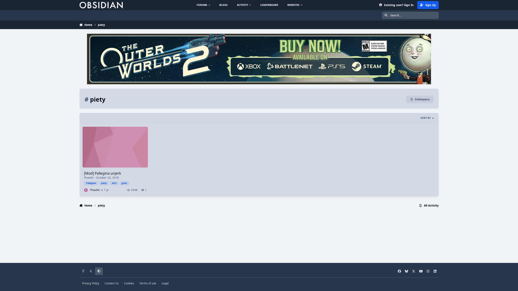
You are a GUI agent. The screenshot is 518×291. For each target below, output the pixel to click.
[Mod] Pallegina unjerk (102, 173)
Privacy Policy (90, 283)
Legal (165, 283)
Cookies (129, 283)
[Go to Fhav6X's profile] (86, 190)
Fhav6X (88, 177)
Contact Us (112, 283)
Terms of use (147, 283)
